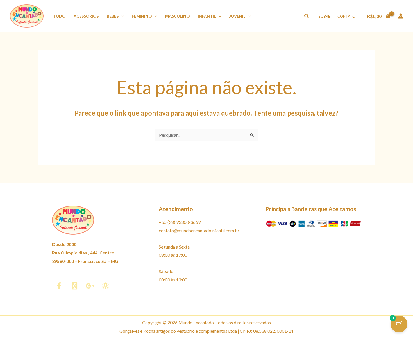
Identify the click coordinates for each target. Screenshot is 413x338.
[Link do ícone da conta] (400, 16)
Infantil (207, 16)
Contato (346, 16)
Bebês (113, 16)
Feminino (142, 16)
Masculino (177, 16)
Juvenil (237, 16)
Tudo (59, 16)
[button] (121, 16)
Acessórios (86, 16)
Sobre (324, 16)
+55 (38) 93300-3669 (180, 222)
